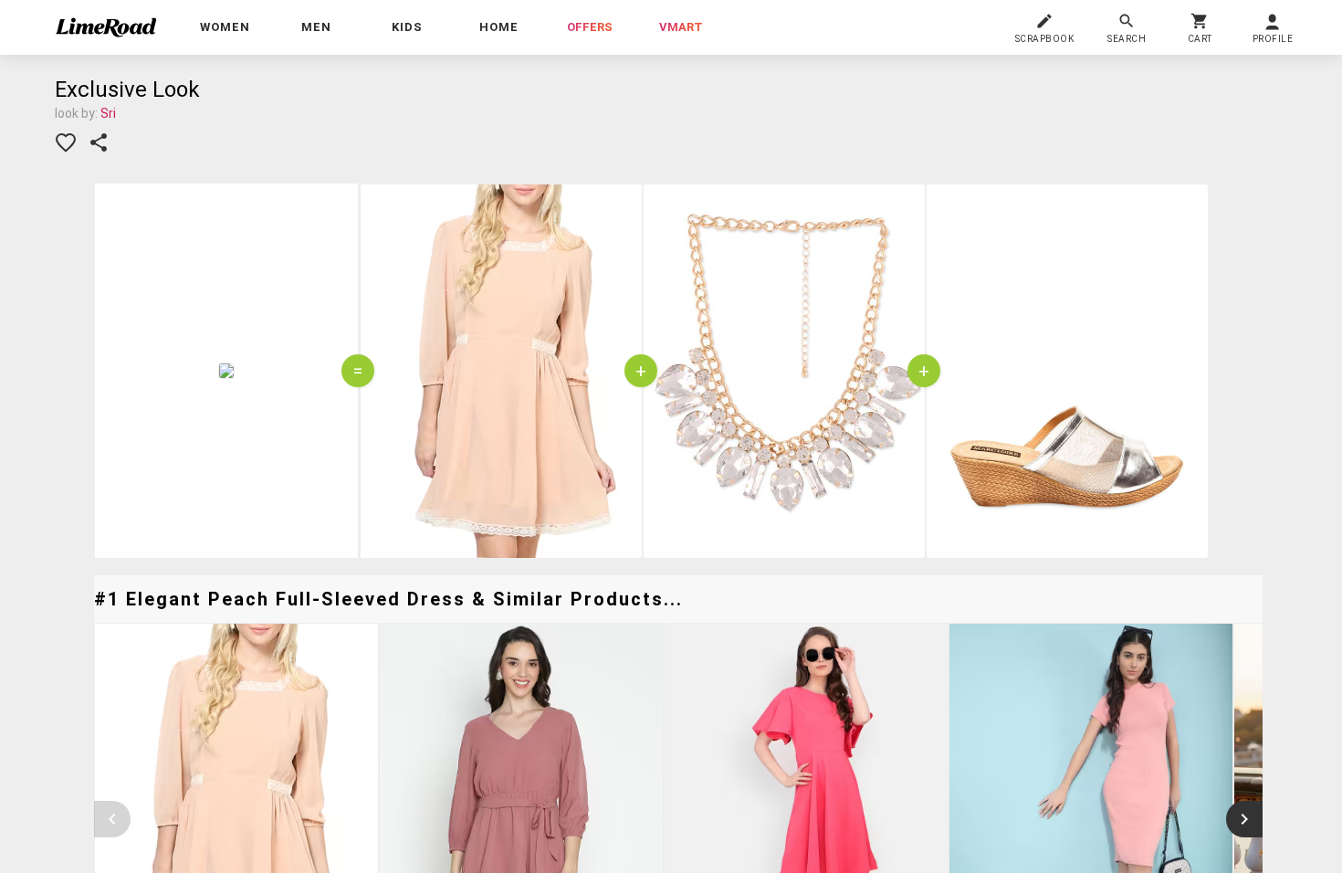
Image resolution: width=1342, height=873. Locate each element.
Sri (108, 113)
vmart (681, 27)
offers (590, 27)
